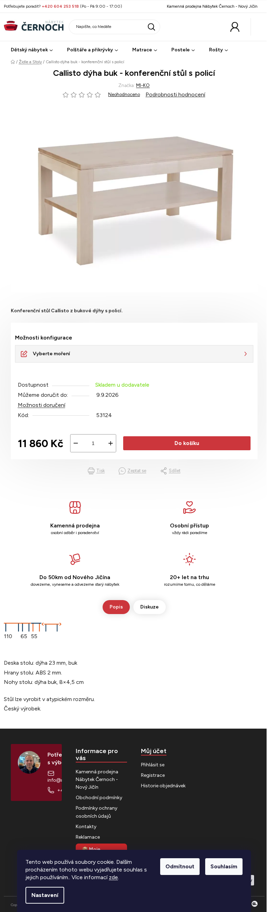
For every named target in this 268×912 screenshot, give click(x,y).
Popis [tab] (116, 607)
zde (113, 877)
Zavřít (48, 470)
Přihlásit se (152, 765)
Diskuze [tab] (149, 607)
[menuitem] (32, 50)
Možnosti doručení (41, 405)
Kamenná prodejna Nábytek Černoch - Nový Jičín (212, 6)
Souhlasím (223, 866)
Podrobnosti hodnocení (175, 94)
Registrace (153, 775)
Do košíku (186, 443)
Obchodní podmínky (99, 798)
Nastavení (44, 895)
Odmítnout (179, 866)
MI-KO (143, 85)
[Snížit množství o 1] (75, 443)
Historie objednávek (163, 786)
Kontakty (86, 827)
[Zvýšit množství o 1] (110, 443)
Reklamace (88, 837)
